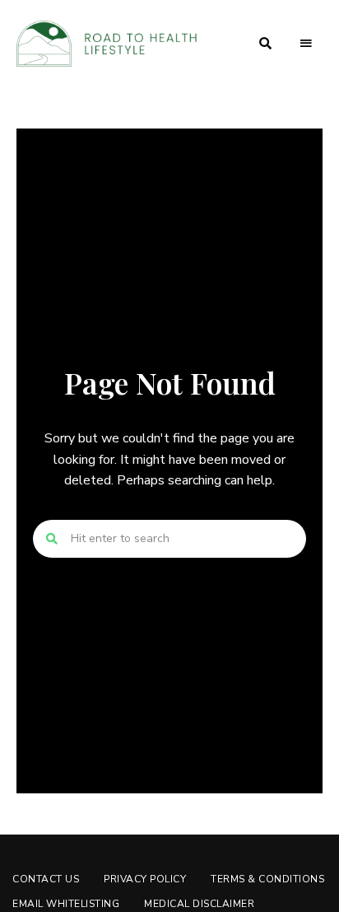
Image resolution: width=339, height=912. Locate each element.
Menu (306, 43)
